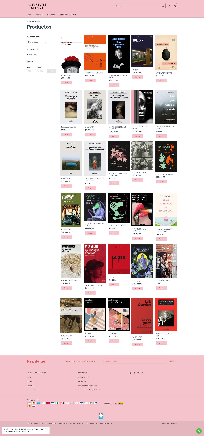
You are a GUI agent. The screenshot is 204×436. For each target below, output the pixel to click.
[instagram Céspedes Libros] (130, 373)
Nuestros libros (32, 55)
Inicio (29, 15)
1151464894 (82, 381)
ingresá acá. (92, 423)
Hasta (39, 67)
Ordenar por (33, 36)
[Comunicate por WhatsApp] (199, 431)
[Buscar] (163, 6)
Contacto (51, 15)
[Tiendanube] (169, 424)
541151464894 (83, 377)
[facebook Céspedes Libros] (134, 373)
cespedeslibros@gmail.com (87, 386)
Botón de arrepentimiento (104, 423)
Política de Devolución (67, 15)
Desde (29, 67)
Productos (39, 15)
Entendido (25, 431)
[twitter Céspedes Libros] (142, 373)
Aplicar (51, 71)
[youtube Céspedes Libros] (138, 373)
